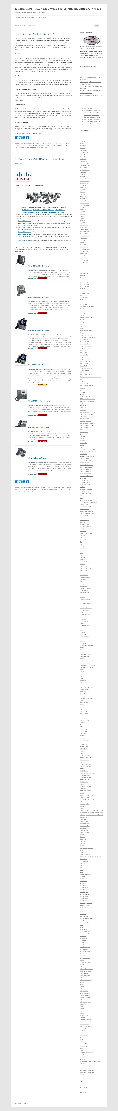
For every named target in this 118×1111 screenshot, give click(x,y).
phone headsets (84, 817)
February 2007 (84, 225)
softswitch (83, 936)
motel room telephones (86, 716)
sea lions (82, 876)
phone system (84, 830)
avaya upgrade (84, 383)
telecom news (84, 973)
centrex (82, 445)
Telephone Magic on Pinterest (92, 121)
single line (83, 907)
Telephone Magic (88, 108)
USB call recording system (87, 1026)
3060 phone (83, 302)
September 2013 (84, 185)
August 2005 (83, 253)
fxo (81, 542)
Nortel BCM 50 (84, 771)
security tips (83, 881)
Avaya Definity (84, 357)
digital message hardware (87, 513)
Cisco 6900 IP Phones (24, 221)
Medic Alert (83, 647)
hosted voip (83, 579)
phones (82, 834)
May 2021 (82, 148)
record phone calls (85, 854)
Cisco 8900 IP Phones (24, 227)
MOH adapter (84, 702)
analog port (83, 322)
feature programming (86, 533)
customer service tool (86, 500)
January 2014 (83, 179)
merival (82, 658)
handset (82, 559)
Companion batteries (86, 467)
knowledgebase (84, 636)
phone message (84, 821)
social (81, 927)
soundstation (84, 949)
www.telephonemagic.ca (87, 1070)
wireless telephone (85, 1068)
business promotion (85, 421)
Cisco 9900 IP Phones (24, 232)
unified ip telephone (54, 489)
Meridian (82, 650)
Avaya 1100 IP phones (86, 335)
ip (52, 143)
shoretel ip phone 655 (86, 903)
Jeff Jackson (83, 634)
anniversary (83, 324)
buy (81, 429)
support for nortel (85, 958)
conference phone (48, 487)
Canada (82, 438)
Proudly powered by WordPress (23, 1103)
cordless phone (84, 491)
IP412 (81, 628)
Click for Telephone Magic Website (25, 17)
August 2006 (83, 238)
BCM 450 (82, 392)
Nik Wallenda (83, 749)
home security (84, 573)
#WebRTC (83, 275)
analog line (83, 319)
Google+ (82, 546)
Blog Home (42, 17)
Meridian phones (85, 656)
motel (81, 709)
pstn (81, 850)
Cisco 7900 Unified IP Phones (38, 297)
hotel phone (83, 584)
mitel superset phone (86, 687)
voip (49, 145)
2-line (81, 291)
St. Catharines (84, 953)
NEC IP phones (84, 731)
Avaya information (85, 361)
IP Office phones (84, 610)
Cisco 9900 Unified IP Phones (38, 365)
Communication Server (86, 465)
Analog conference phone (87, 317)
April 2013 (83, 196)
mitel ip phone (84, 683)
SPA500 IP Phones (28, 212)
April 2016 (83, 159)
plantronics (83, 839)
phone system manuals (86, 832)
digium (82, 518)
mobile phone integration (87, 698)
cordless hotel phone (86, 489)
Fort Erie (82, 535)
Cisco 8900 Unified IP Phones (38, 330)
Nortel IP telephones (86, 777)
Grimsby (82, 548)
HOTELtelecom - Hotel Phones (92, 110)
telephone (83, 986)
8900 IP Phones (49, 210)
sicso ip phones (19, 489)
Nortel (82, 762)
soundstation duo (85, 951)
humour (82, 597)
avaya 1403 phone (85, 339)
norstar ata (83, 753)
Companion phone (85, 471)
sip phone (28, 489)
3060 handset (84, 300)
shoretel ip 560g (84, 898)
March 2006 (83, 245)
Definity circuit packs (86, 507)
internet (66, 145)
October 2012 (84, 207)
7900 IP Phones (38, 210)
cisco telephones (84, 463)
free (81, 537)
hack (81, 555)
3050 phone (83, 297)
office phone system (85, 790)
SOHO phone (83, 940)
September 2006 (84, 236)
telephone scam (84, 995)
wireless (82, 1063)
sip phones (83, 914)
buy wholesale (84, 432)
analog (82, 315)
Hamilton (82, 557)
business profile (84, 418)
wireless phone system (86, 1066)
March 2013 (83, 198)
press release (83, 843)
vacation (82, 1030)
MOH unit (83, 707)
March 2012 (83, 218)
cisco (29, 487)
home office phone (85, 568)
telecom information (85, 971)
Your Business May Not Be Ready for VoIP (34, 34)
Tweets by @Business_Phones (88, 66)
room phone (83, 863)
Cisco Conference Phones (56, 212)
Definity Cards (84, 504)
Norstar (82, 751)
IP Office (82, 606)
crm (81, 496)
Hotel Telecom (84, 590)
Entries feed (83, 1088)
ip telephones (23, 145)
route (81, 865)
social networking (85, 931)
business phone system (34, 143)
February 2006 (84, 247)
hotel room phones (85, 588)
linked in (82, 639)
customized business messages (88, 502)
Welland (82, 1057)
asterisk (82, 326)
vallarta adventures (85, 1033)
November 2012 (84, 205)
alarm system (84, 313)
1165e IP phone (84, 289)
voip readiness (33, 147)
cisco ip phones (84, 458)
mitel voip (83, 691)
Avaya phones (84, 381)
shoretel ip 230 (84, 892)
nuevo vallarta (84, 788)
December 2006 (84, 229)
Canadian (82, 441)
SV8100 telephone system (87, 962)
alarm (81, 311)
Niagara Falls (83, 744)
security (82, 879)
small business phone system (88, 918)
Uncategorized (84, 1015)
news (81, 742)
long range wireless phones (87, 645)
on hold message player (86, 795)
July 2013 (82, 190)
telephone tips (84, 1000)
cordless (82, 487)
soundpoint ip (84, 945)
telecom (82, 967)
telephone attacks (85, 989)
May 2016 (82, 157)
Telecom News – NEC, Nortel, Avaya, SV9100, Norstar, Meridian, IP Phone (58, 8)
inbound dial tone (85, 599)
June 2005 (82, 256)
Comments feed (84, 1090)
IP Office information (86, 608)
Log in (82, 1085)
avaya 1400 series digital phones (89, 337)
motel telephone (84, 718)
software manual (84, 938)
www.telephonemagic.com (87, 1072)
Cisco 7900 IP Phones (24, 223)
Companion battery (85, 469)
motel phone (83, 711)
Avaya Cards (83, 352)
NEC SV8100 (83, 733)
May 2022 (82, 143)
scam (81, 870)
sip (24, 489)
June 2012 (82, 214)
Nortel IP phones (85, 775)
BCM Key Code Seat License (87, 399)
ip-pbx (29, 145)
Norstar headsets (85, 755)
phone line (83, 819)
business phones (46, 143)
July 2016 (82, 154)
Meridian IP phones (85, 654)
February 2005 (84, 258)
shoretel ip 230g (84, 894)
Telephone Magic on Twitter (91, 115)
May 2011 (82, 220)
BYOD (81, 434)
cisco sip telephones (37, 487)
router (16, 147)
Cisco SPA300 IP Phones (25, 236)
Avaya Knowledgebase (86, 368)
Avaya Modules (84, 370)
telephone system (85, 997)
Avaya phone (83, 372)
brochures (83, 410)
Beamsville (83, 405)
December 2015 (84, 165)
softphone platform (37, 489)
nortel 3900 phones (85, 766)
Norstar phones (84, 760)
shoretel (82, 883)
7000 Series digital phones (87, 306)
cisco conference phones (87, 456)
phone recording (84, 826)
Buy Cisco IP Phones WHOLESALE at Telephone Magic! (40, 159)
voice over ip (44, 145)
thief (81, 1006)
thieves (82, 1008)
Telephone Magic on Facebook (92, 113)
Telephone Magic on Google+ (91, 119)
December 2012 (84, 203)
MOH (81, 700)
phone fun (83, 808)
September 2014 (84, 170)
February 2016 (84, 163)
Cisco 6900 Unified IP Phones (38, 266)
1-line (81, 278)
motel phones (84, 713)
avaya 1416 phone (85, 344)
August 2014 (83, 172)
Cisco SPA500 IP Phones (25, 234)
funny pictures (84, 540)
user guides (83, 1028)
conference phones (85, 482)
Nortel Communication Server (88, 773)
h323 (81, 553)
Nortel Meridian (84, 779)
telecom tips (83, 978)
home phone (83, 570)
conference (83, 478)
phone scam (83, 828)
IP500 (81, 630)
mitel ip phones (84, 685)
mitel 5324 (83, 680)
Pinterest (82, 837)
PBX (81, 801)
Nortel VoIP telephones (86, 786)
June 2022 (82, 141)
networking (83, 738)
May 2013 (82, 194)
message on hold (85, 663)
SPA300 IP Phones (41, 212)
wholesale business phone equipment (90, 1061)
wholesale (83, 1059)
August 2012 (83, 209)
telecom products (85, 975)
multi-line (82, 722)
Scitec (81, 872)
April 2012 (83, 216)
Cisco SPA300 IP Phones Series (39, 427)
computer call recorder (86, 476)
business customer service (87, 412)
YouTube (82, 1074)
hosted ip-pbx (57, 487)
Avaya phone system (86, 374)
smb (81, 925)
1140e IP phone (84, 284)
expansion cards (84, 524)
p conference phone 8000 (87, 799)
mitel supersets (84, 689)
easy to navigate (84, 520)
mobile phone (84, 696)
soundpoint (83, 942)
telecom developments (86, 969)
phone (82, 806)
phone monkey (84, 823)
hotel (81, 581)
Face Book (83, 529)
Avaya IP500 (83, 366)
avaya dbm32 (84, 355)
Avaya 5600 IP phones (86, 348)
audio (81, 328)
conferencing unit (85, 485)
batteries (82, 388)
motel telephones (85, 720)
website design (84, 1055)
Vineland (82, 1039)
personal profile (84, 804)
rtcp (81, 868)
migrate (82, 672)
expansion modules (85, 526)
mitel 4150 (83, 676)
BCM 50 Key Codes (85, 396)
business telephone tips (86, 425)
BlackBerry (83, 407)
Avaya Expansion (85, 359)
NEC (81, 727)
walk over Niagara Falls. (86, 1052)
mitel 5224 (83, 678)
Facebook (83, 531)
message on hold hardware (87, 665)
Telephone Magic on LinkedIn (92, 117)
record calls (83, 852)
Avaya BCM (83, 350)
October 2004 (84, 262)
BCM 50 (82, 394)
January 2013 (83, 201)
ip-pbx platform (36, 145)
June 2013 (82, 192)
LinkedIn (82, 641)
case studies (83, 443)
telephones (83, 1004)
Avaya (82, 333)
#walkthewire (84, 273)
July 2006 (82, 240)
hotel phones (83, 586)
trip (81, 1011)
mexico (82, 669)
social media (83, 929)
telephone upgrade (85, 1002)
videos (82, 1037)
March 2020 (83, 150)
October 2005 (84, 251)
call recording (83, 436)
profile (82, 846)
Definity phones (84, 509)
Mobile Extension (85, 694)
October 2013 (84, 183)
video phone (63, 489)
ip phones (83, 619)
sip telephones (84, 916)
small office (83, 920)
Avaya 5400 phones (85, 346)
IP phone (55, 143)
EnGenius (82, 522)
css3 (81, 498)
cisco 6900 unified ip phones (88, 449)
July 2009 (82, 223)
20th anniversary (84, 293)
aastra (82, 308)
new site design (84, 740)
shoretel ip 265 (84, 896)
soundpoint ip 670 (85, 947)
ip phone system (63, 143)
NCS (81, 724)
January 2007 (83, 227)
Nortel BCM (83, 768)
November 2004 (84, 260)
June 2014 (82, 174)
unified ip (45, 489)
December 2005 (84, 249)
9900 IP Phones (60, 210)
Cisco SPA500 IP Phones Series (39, 401)
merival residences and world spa (89, 661)
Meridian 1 (83, 652)
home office (83, 566)
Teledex (82, 982)
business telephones (85, 427)
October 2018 (84, 152)
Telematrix (83, 984)
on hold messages (85, 797)
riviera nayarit (84, 861)
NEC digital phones (85, 729)
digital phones (84, 515)
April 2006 (83, 242)
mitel (81, 674)
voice (81, 1041)
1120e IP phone (84, 282)
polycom (82, 841)
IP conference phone (86, 603)
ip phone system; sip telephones (89, 617)
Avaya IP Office (84, 363)
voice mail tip (83, 1044)
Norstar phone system (86, 757)
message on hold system (87, 667)
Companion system (85, 474)
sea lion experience (85, 874)
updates (82, 1022)
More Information (33, 278)
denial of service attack (86, 511)
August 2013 (83, 187)
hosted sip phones (85, 577)
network (82, 735)
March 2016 (83, 161)
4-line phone (83, 304)
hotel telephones (85, 592)
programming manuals (86, 848)
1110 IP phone (84, 280)
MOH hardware (84, 705)
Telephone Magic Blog (90, 124)
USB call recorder (84, 1024)
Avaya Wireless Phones (86, 385)
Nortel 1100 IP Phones (86, 764)
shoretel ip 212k (84, 890)
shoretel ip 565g (84, 901)
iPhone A (82, 632)
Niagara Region (84, 746)
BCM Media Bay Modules (87, 401)
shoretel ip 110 (84, 885)
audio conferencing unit (86, 330)
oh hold (82, 793)
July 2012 (82, 212)
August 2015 (83, 168)
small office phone (85, 923)
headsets (82, 564)
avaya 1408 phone (85, 341)
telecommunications (85, 980)
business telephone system (87, 423)
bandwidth (60, 145)
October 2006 (84, 234)
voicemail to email (85, 1048)
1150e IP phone (84, 286)
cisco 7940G (83, 454)
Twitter (82, 1013)
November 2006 (84, 231)
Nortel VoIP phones (85, 784)
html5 (81, 595)
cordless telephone (85, 493)
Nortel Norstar (84, 782)
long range (83, 643)
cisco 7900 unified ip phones (88, 452)
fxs (81, 544)
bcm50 (82, 403)
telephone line (84, 991)
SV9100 (82, 964)
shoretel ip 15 (84, 887)
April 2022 (83, 146)
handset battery (84, 562)
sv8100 (82, 960)
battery (82, 390)
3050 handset (84, 295)
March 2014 (83, 176)
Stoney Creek (83, 956)
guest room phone (85, 551)
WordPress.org (84, 1092)
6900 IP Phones (27, 210)
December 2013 (84, 181)
